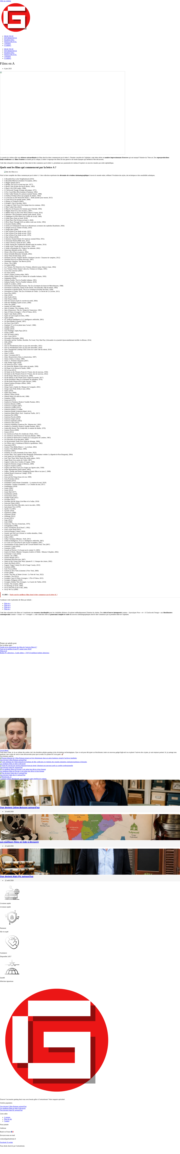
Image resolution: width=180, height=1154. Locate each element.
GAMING (7, 45)
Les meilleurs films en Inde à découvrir (13, 764)
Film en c (7, 609)
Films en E (3, 651)
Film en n (7, 605)
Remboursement (10, 1149)
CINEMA (7, 43)
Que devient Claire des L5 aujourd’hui (12, 775)
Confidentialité (35, 1149)
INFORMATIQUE (10, 38)
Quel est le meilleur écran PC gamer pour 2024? (16, 649)
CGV (2, 1149)
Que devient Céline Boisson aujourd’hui (13, 760)
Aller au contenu (5, 1)
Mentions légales (23, 1149)
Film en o (7, 607)
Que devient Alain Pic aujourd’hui (11, 767)
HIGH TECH (8, 36)
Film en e (7, 603)
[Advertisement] (62, 686)
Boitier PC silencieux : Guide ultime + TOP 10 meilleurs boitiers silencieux (24, 653)
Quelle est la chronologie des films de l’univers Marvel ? (18, 647)
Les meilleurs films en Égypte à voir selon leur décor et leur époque (22, 771)
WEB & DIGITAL (10, 42)
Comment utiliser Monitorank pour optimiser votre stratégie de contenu (23, 779)
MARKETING (9, 40)
